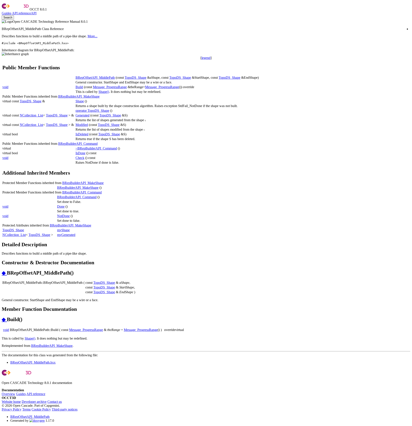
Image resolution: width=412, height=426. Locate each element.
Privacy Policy (11, 409)
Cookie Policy (41, 409)
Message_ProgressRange (110, 87)
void (5, 87)
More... (92, 36)
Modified (82, 125)
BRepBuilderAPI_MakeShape (79, 96)
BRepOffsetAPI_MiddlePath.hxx (33, 362)
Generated (82, 115)
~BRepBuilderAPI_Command (96, 148)
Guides (6, 13)
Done (61, 206)
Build (79, 87)
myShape (63, 230)
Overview (8, 394)
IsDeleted (82, 134)
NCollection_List (31, 115)
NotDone (63, 216)
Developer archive (34, 401)
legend (206, 58)
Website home (11, 401)
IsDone (80, 153)
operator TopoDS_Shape (92, 110)
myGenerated (66, 235)
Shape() (103, 92)
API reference (35, 394)
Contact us (54, 401)
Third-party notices (64, 409)
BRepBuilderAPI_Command (78, 143)
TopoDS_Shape (135, 77)
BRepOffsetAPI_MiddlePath (95, 77)
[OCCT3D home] (15, 9)
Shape (80, 101)
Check (80, 158)
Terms (26, 409)
